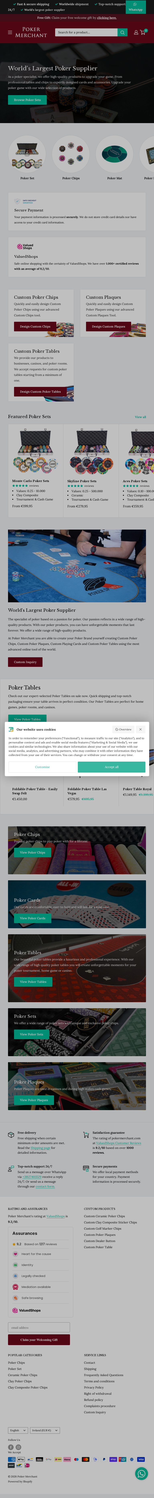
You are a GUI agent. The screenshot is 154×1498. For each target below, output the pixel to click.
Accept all (112, 767)
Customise (42, 767)
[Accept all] (141, 729)
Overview (125, 729)
